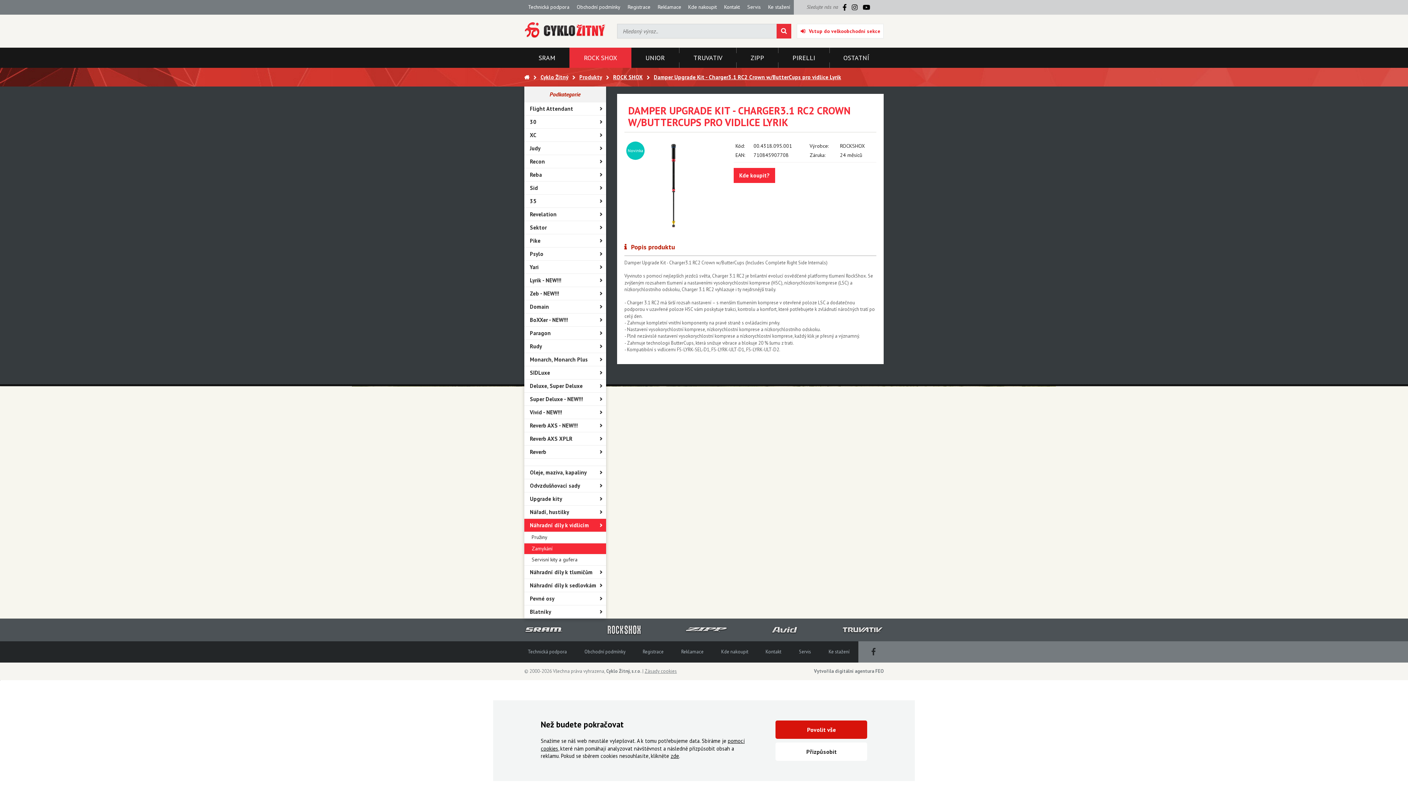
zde (675, 755)
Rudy (536, 346)
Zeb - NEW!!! (544, 293)
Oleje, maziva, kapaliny (558, 472)
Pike (535, 240)
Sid (534, 187)
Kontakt (732, 7)
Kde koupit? (754, 175)
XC (533, 135)
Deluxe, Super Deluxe (556, 385)
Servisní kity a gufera (555, 559)
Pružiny (539, 537)
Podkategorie (565, 94)
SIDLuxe (540, 372)
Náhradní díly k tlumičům (561, 572)
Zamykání (542, 548)
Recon (537, 161)
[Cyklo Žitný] (565, 30)
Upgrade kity (546, 498)
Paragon (540, 333)
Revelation (543, 214)
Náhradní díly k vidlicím (559, 525)
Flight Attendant (551, 108)
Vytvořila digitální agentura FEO (849, 671)
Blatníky (540, 611)
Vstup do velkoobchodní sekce (844, 31)
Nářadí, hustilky (549, 512)
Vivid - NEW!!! (546, 412)
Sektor (538, 227)
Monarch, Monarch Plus (559, 359)
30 (533, 121)
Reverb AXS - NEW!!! (554, 425)
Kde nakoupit (702, 7)
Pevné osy (542, 598)
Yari (534, 267)
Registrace (639, 7)
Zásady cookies (661, 671)
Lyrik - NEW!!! (545, 280)
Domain (539, 306)
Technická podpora (548, 7)
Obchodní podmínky (598, 7)
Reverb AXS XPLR (551, 438)
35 (533, 201)
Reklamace (669, 7)
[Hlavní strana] (526, 77)
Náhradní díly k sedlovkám (563, 585)
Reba (536, 174)
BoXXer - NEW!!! (549, 319)
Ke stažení (779, 7)
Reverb (538, 451)
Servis (754, 7)
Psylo (536, 253)
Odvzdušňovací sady (555, 485)
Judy (535, 148)
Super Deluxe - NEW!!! (556, 399)
